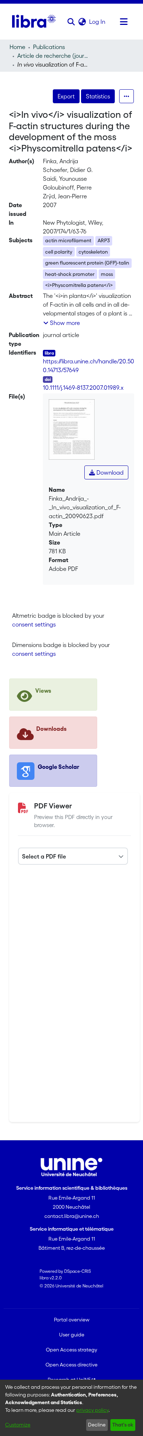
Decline (97, 1425)
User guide (71, 1335)
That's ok (122, 1425)
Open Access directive (71, 1365)
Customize (17, 1425)
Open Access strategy (71, 1350)
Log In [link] (97, 21)
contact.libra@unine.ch (71, 1216)
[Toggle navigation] (123, 22)
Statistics (98, 96)
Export (66, 96)
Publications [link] (49, 47)
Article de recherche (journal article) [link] (54, 55)
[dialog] (71, 1408)
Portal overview (71, 1320)
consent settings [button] (34, 624)
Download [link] (109, 472)
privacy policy (92, 1410)
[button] (71, 21)
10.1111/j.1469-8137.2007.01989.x (83, 387)
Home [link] (17, 47)
